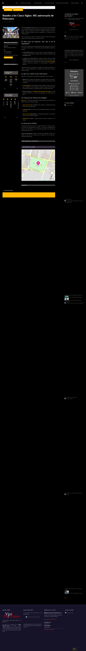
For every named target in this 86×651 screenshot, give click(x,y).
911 (53, 629)
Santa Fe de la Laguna (27, 113)
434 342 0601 (46, 623)
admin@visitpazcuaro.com (74, 29)
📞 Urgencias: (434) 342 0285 (49, 619)
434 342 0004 (46, 627)
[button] (5, 88)
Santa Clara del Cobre (28, 104)
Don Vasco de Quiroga (49, 3)
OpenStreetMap (44, 180)
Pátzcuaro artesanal (75, 3)
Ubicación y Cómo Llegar (26, 3)
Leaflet (37, 180)
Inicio (17, 3)
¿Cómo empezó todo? (37, 3)
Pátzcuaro (23, 100)
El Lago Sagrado (26, 85)
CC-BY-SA (53, 180)
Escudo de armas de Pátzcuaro (62, 3)
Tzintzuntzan (25, 118)
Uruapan (25, 109)
